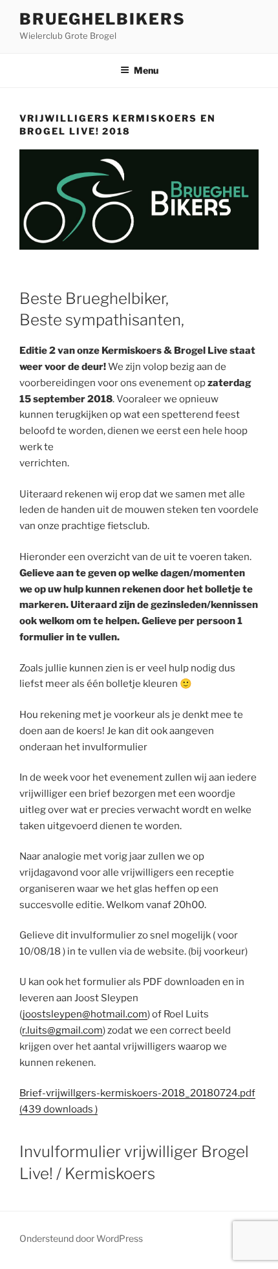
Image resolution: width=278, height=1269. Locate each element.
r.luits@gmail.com (62, 1030)
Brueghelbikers (102, 19)
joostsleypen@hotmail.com (85, 1014)
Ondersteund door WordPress (81, 1238)
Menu (146, 70)
